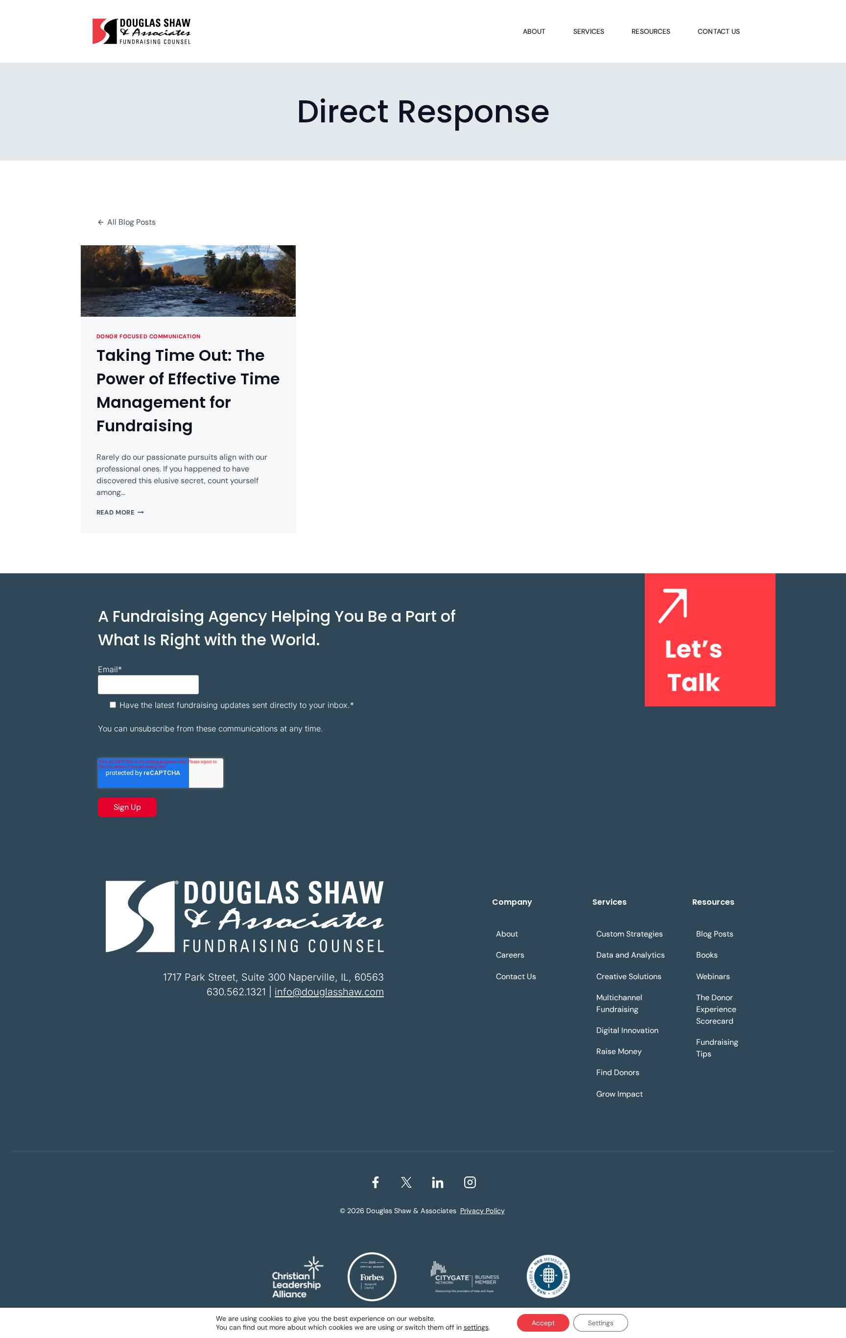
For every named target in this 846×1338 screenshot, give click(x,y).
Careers (510, 955)
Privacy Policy (482, 1210)
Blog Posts (714, 934)
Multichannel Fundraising (619, 1003)
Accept (543, 1322)
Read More (120, 512)
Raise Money (619, 1051)
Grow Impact (619, 1094)
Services (589, 31)
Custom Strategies (629, 934)
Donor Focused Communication (148, 336)
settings (476, 1327)
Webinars (713, 976)
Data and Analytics (630, 955)
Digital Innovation (627, 1030)
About (534, 31)
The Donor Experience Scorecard (716, 1009)
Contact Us (719, 31)
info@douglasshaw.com (329, 992)
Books (707, 955)
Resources (651, 31)
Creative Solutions (628, 976)
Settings (600, 1322)
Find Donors (617, 1072)
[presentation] (188, 281)
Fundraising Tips (717, 1048)
